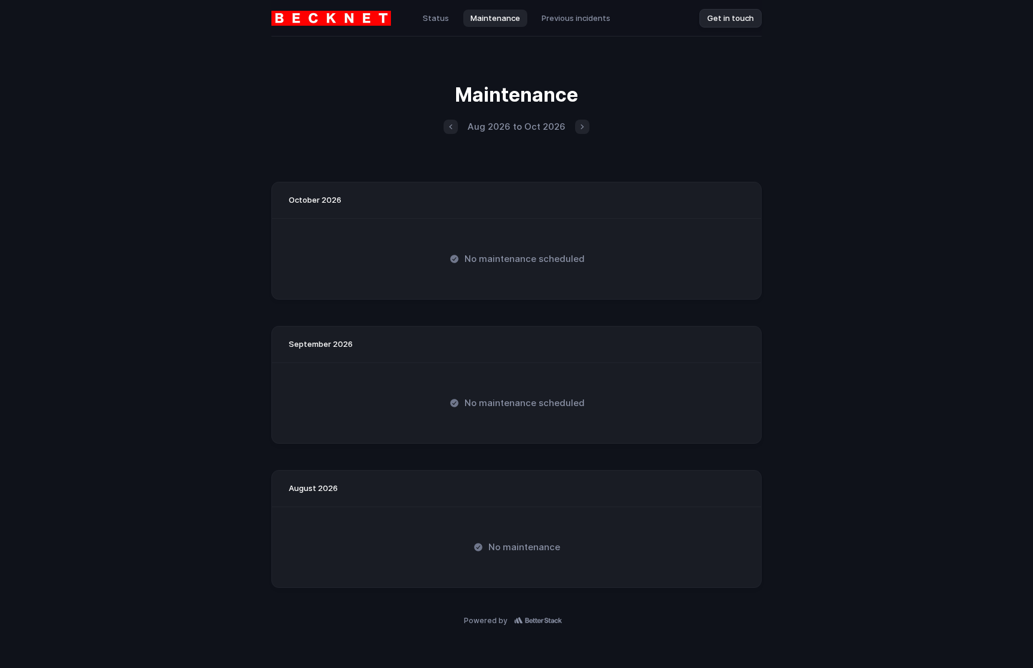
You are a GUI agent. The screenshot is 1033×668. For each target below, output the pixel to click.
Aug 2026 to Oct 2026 (516, 126)
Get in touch (730, 18)
